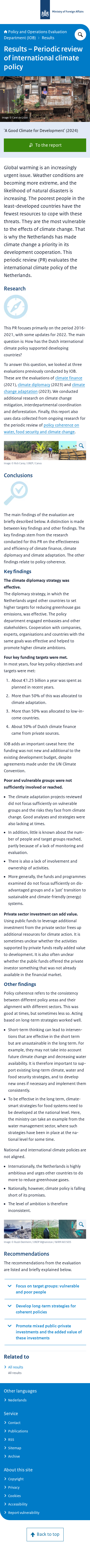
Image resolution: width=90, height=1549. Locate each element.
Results (48, 37)
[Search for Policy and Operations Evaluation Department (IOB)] (80, 34)
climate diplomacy (34, 384)
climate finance (68, 378)
